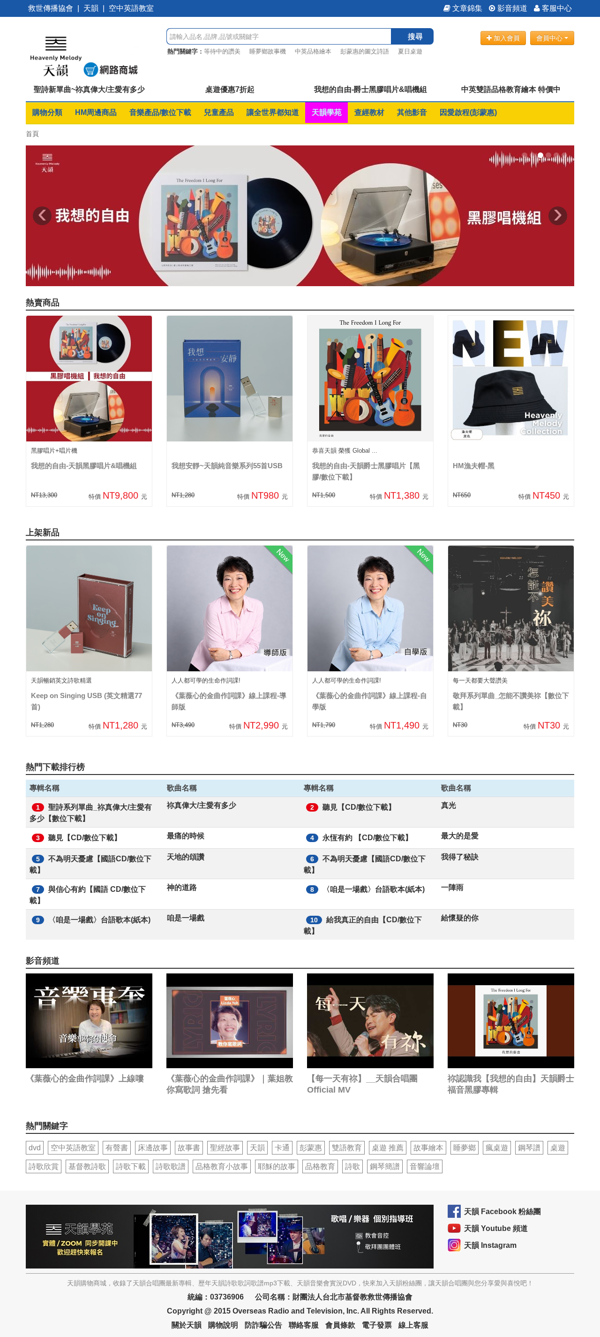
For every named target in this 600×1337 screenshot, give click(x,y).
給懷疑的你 (460, 918)
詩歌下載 (131, 1166)
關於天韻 (187, 1325)
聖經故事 (225, 1148)
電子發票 (377, 1325)
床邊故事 (153, 1148)
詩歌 (352, 1166)
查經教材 (369, 112)
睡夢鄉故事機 (267, 51)
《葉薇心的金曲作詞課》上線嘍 (85, 1078)
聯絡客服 (304, 1325)
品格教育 (320, 1166)
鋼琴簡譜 (385, 1166)
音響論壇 (425, 1166)
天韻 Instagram (490, 1245)
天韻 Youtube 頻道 (496, 1228)
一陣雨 (452, 887)
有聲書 (116, 1148)
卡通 (282, 1148)
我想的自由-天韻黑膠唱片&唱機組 (84, 466)
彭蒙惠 (311, 1148)
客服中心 (556, 8)
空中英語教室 (131, 8)
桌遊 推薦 (388, 1148)
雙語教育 (347, 1148)
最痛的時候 (185, 836)
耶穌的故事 (276, 1166)
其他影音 (412, 112)
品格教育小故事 (221, 1166)
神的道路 (182, 887)
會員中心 (550, 38)
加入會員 (506, 38)
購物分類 (47, 112)
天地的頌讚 (185, 857)
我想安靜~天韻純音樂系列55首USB (227, 466)
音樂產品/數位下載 (160, 112)
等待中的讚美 (222, 51)
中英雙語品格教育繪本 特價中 (511, 89)
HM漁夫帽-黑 (474, 466)
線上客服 (413, 1325)
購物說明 (223, 1325)
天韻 (90, 8)
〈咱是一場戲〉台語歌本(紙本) (373, 889)
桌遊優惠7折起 (230, 89)
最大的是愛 (460, 836)
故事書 (189, 1148)
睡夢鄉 (464, 1148)
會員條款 (340, 1325)
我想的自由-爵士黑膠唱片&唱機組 (370, 89)
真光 (448, 805)
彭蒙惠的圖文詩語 (364, 51)
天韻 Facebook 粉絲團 (502, 1211)
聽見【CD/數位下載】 (359, 807)
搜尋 (415, 36)
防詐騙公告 (263, 1325)
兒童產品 (219, 112)
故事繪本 (428, 1148)
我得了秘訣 (460, 857)
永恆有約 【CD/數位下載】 (367, 838)
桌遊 (557, 1148)
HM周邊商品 (96, 112)
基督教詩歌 (87, 1166)
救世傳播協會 (50, 8)
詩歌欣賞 (44, 1166)
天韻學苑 (327, 112)
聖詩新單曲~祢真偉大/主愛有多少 (89, 89)
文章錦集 (466, 8)
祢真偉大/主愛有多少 (201, 805)
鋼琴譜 (529, 1148)
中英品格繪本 (313, 51)
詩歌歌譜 (171, 1166)
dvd (35, 1148)
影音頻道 (511, 8)
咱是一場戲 (185, 918)
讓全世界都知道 (273, 112)
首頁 (32, 133)
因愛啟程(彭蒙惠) (468, 112)
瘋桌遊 (497, 1148)
